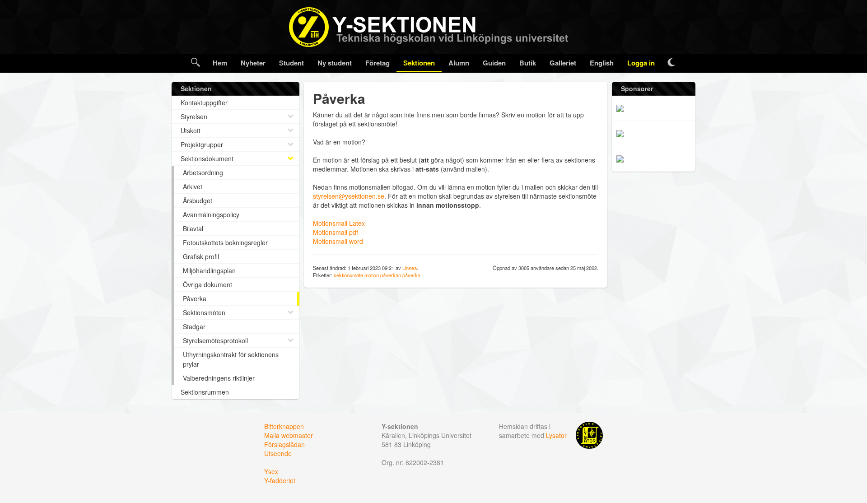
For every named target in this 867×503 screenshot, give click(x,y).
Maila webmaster (288, 435)
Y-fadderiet (279, 480)
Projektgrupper (202, 144)
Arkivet (192, 186)
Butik (527, 63)
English (602, 63)
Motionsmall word (338, 241)
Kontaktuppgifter (204, 102)
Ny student (334, 63)
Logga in (641, 63)
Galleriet (563, 63)
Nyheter (253, 63)
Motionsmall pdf (335, 232)
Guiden (494, 63)
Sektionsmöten (204, 312)
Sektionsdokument (207, 158)
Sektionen (419, 63)
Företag (377, 63)
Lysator (556, 435)
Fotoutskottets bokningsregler (225, 242)
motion (371, 275)
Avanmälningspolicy (211, 214)
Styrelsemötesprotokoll (215, 340)
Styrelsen (194, 116)
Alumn (458, 63)
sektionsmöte (348, 275)
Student (291, 63)
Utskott (190, 130)
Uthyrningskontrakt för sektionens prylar (231, 359)
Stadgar (194, 326)
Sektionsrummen (205, 391)
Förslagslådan (284, 444)
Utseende (278, 453)
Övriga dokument (207, 284)
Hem (220, 63)
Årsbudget (197, 200)
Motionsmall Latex (339, 223)
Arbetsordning (203, 172)
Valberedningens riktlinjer (219, 377)
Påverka (194, 298)
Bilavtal (193, 228)
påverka (411, 275)
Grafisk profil (201, 256)
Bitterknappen (284, 426)
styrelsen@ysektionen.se (348, 195)
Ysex (271, 471)
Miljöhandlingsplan (209, 270)
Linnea (409, 267)
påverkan (390, 275)
